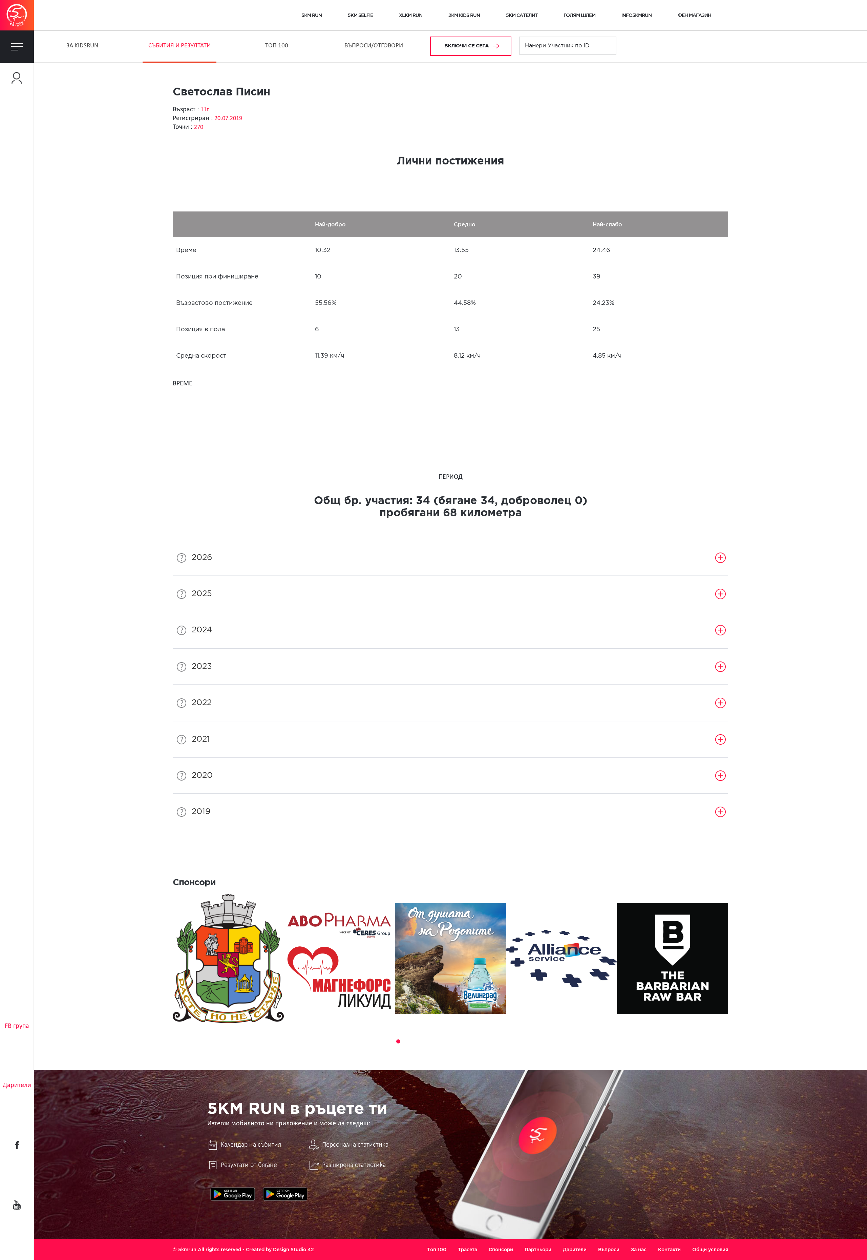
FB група (17, 1026)
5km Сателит (522, 15)
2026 (202, 557)
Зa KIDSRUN (82, 46)
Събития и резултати (179, 46)
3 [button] (398, 1041)
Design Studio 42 (293, 1249)
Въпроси (608, 1249)
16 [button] (522, 1041)
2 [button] (389, 1041)
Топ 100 (276, 46)
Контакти (669, 1249)
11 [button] (474, 1041)
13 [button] (493, 1041)
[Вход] (17, 78)
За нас (639, 1249)
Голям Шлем (579, 15)
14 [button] (503, 1041)
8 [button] (446, 1041)
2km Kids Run (464, 15)
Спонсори (501, 1249)
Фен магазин (694, 15)
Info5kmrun (636, 15)
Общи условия (710, 1249)
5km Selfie (360, 15)
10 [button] (465, 1041)
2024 (202, 630)
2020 (202, 775)
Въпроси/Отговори (373, 46)
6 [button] (427, 1041)
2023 (202, 666)
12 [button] (484, 1041)
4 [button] (408, 1041)
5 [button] (417, 1041)
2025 (202, 594)
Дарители (17, 1085)
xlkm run (410, 15)
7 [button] (436, 1041)
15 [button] (512, 1041)
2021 (201, 739)
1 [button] (379, 1041)
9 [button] (455, 1041)
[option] (228, 958)
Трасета (467, 1249)
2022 (202, 702)
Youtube (17, 1205)
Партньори (538, 1249)
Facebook (17, 1145)
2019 (201, 811)
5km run (311, 15)
